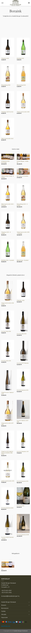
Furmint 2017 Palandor (23, 363)
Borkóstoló (4, 608)
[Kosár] (29, 3)
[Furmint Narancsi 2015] (23, 379)
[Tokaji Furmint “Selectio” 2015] (7, 380)
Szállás (3, 611)
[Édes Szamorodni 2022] (7, 127)
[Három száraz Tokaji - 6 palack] (7, 171)
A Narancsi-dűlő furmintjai (5, 162)
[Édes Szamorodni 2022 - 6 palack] (7, 193)
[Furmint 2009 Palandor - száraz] (7, 525)
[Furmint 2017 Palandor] (23, 350)
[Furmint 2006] (23, 495)
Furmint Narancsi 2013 (22, 481)
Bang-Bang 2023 (5, 85)
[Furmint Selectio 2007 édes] (23, 409)
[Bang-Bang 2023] (7, 73)
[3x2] (7, 565)
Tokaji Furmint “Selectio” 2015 (7, 393)
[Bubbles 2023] (23, 47)
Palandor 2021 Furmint (7, 111)
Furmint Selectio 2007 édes (22, 421)
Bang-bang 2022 (21, 85)
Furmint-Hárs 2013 (6, 331)
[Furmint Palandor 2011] (23, 440)
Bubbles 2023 (20, 58)
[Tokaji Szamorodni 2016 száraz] (7, 290)
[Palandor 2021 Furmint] (7, 100)
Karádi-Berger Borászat (8, 602)
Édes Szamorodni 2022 (7, 138)
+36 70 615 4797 (6, 590)
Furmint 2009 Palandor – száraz (7, 538)
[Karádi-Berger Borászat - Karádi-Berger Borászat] (15, 3)
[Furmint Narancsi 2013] (23, 470)
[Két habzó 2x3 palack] (23, 171)
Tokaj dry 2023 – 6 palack (6, 233)
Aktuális (3, 614)
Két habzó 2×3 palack (22, 176)
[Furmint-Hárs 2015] (23, 321)
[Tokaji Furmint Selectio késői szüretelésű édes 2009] (7, 440)
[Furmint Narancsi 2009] (7, 496)
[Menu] (2, 3)
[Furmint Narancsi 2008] (23, 523)
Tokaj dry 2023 (5, 58)
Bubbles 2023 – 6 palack (7, 260)
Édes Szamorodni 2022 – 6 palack (7, 204)
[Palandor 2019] (23, 289)
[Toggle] (29, 602)
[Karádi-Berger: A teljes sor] (23, 157)
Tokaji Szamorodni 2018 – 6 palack (23, 233)
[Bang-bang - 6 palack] (23, 249)
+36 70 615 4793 (6, 592)
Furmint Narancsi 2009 (7, 508)
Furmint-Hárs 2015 (21, 333)
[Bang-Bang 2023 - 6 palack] (23, 193)
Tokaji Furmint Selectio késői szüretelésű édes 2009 (7, 453)
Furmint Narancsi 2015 (22, 390)
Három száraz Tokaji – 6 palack (7, 176)
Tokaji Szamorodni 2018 (23, 111)
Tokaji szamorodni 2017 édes (7, 424)
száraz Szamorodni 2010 (7, 481)
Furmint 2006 (20, 505)
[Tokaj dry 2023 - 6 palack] (7, 221)
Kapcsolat (4, 617)
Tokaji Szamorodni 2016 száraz (7, 303)
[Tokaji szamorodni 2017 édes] (7, 411)
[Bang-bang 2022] (23, 73)
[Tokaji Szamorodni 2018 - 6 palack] (23, 221)
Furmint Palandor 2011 (23, 451)
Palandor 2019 (20, 300)
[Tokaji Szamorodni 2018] (23, 100)
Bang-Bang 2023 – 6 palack (22, 204)
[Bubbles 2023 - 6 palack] (7, 249)
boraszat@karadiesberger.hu (10, 596)
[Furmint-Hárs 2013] (7, 320)
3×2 (2, 569)
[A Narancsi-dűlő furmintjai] (7, 157)
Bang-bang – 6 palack (22, 260)
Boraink (3, 605)
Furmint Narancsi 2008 (23, 534)
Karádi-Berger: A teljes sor (22, 162)
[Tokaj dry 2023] (7, 47)
